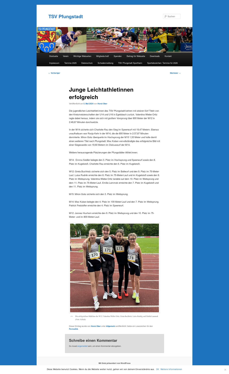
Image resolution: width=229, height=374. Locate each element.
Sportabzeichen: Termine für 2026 (162, 62)
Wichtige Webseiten (82, 56)
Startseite (53, 56)
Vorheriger (54, 73)
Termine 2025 (70, 62)
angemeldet (82, 346)
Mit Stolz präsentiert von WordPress (115, 363)
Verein (66, 56)
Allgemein (110, 326)
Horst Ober (102, 103)
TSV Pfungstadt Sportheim (130, 62)
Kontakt (168, 56)
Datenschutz (87, 62)
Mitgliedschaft (102, 56)
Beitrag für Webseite (136, 56)
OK (157, 369)
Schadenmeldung (105, 62)
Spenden (118, 56)
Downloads (155, 56)
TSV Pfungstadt (65, 16)
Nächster (175, 73)
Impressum (54, 62)
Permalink (73, 329)
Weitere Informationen (171, 369)
